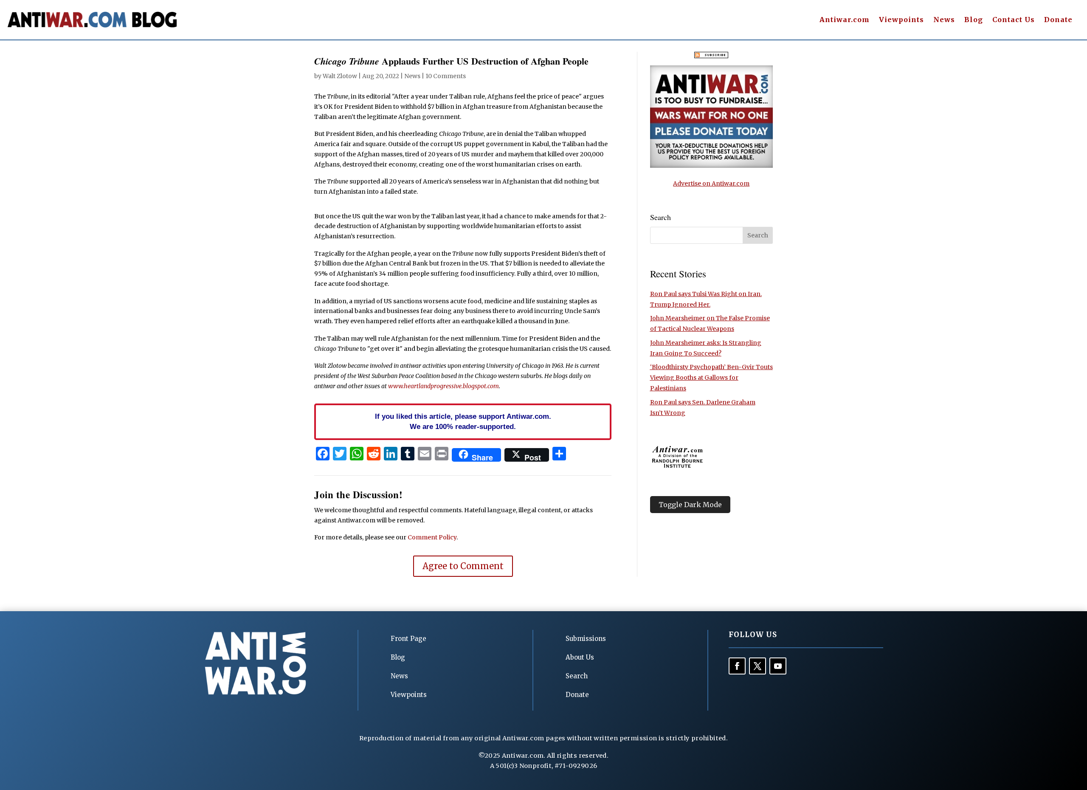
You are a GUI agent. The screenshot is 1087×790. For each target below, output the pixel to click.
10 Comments (445, 76)
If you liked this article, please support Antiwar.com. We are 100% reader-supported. (463, 421)
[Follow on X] (757, 665)
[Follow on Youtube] (777, 665)
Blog (973, 20)
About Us (580, 657)
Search (577, 676)
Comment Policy (432, 537)
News (944, 20)
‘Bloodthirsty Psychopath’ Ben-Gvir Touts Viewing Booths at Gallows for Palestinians (711, 377)
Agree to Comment (463, 566)
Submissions (586, 639)
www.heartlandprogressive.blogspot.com (443, 386)
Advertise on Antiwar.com (711, 183)
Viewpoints (901, 20)
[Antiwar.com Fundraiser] (711, 165)
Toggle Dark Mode (690, 504)
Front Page (408, 639)
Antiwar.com (844, 20)
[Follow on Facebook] (737, 665)
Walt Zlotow (340, 76)
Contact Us (1013, 20)
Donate (1058, 20)
